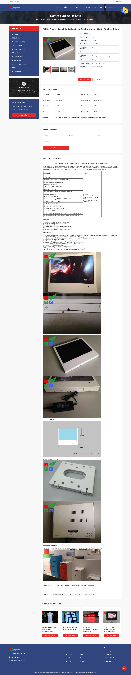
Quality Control (69, 657)
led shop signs (89, 594)
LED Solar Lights (16, 71)
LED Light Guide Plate (18, 53)
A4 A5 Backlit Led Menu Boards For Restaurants (70, 628)
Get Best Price (84, 79)
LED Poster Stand (17, 60)
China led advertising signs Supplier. (43, 672)
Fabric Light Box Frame (18, 49)
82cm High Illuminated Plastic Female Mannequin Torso (49, 629)
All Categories (107, 661)
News (81, 651)
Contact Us (68, 661)
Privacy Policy (83, 661)
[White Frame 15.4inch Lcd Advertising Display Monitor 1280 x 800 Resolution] (59, 48)
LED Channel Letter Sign (18, 41)
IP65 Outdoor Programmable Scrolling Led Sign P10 (90, 629)
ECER (95, 672)
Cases (81, 654)
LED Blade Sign (16, 38)
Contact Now (24, 115)
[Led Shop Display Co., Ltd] (14, 7)
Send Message (56, 148)
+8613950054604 (23, 110)
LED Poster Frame (17, 56)
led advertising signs (59, 594)
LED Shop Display (45, 19)
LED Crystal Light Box (18, 68)
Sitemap (82, 657)
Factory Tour (69, 654)
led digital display (75, 594)
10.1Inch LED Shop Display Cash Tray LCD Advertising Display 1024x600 (110, 629)
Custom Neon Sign (17, 45)
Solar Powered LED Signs (19, 64)
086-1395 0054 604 (26, 106)
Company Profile (69, 651)
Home (37, 19)
